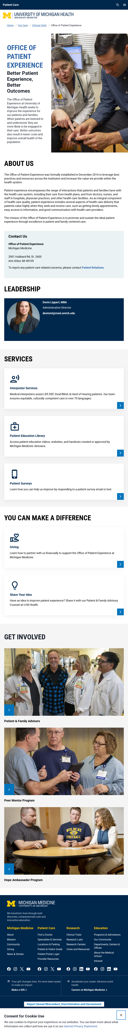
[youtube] (28, 969)
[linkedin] (81, 969)
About (10, 934)
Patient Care (46, 928)
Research (73, 928)
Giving (10, 949)
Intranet (98, 960)
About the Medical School (104, 954)
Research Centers (76, 944)
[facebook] (9, 969)
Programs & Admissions (107, 934)
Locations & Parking (49, 944)
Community (13, 944)
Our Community (102, 939)
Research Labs (74, 939)
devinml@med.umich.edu (59, 313)
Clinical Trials (73, 934)
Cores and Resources (78, 949)
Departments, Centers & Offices (107, 946)
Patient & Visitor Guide (50, 949)
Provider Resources (48, 958)
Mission (11, 939)
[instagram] (15, 969)
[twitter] (22, 969)
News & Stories (15, 954)
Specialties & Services (50, 939)
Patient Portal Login (48, 954)
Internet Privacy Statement (80, 1026)
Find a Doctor (45, 934)
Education (101, 928)
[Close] (121, 1015)
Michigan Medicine (20, 928)
